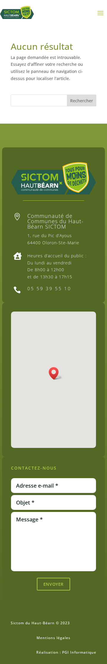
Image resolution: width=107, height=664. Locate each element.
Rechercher (81, 100)
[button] (55, 373)
